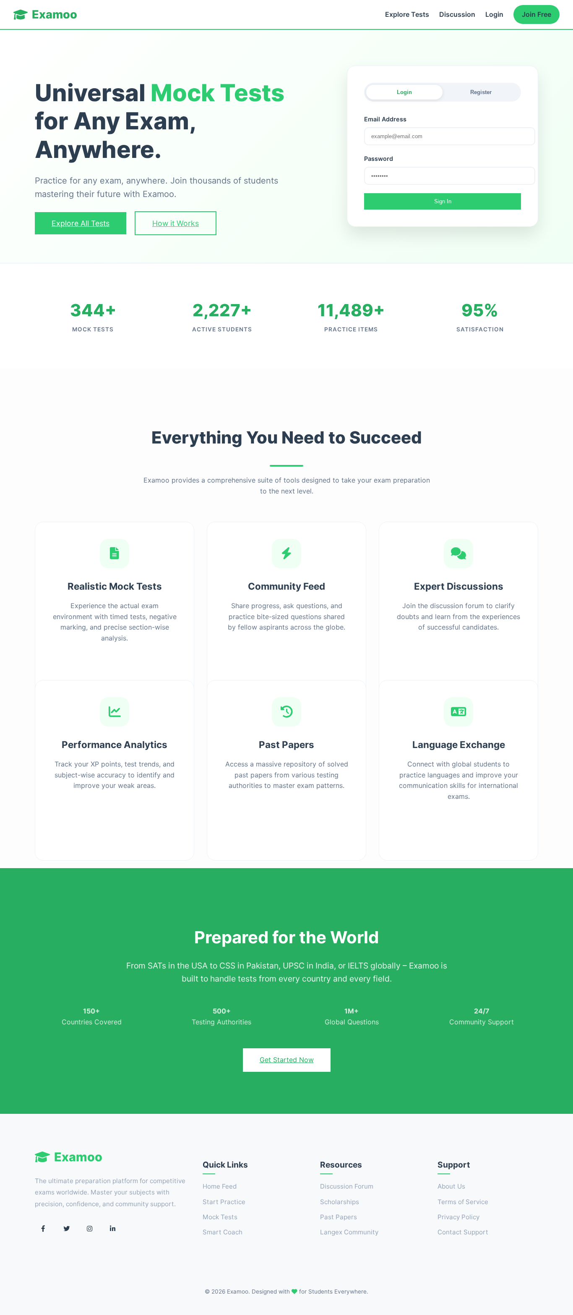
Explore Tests (407, 14)
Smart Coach (222, 1232)
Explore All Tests (80, 223)
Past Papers (338, 1217)
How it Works (175, 223)
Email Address (385, 119)
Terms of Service (463, 1202)
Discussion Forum (346, 1186)
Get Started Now (287, 1059)
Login (494, 14)
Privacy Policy (458, 1217)
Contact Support (463, 1232)
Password (378, 158)
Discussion (457, 14)
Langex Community (349, 1232)
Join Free (536, 14)
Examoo (54, 14)
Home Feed (220, 1186)
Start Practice (224, 1202)
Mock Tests (220, 1217)
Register (481, 92)
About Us (451, 1186)
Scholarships (339, 1202)
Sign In (442, 201)
